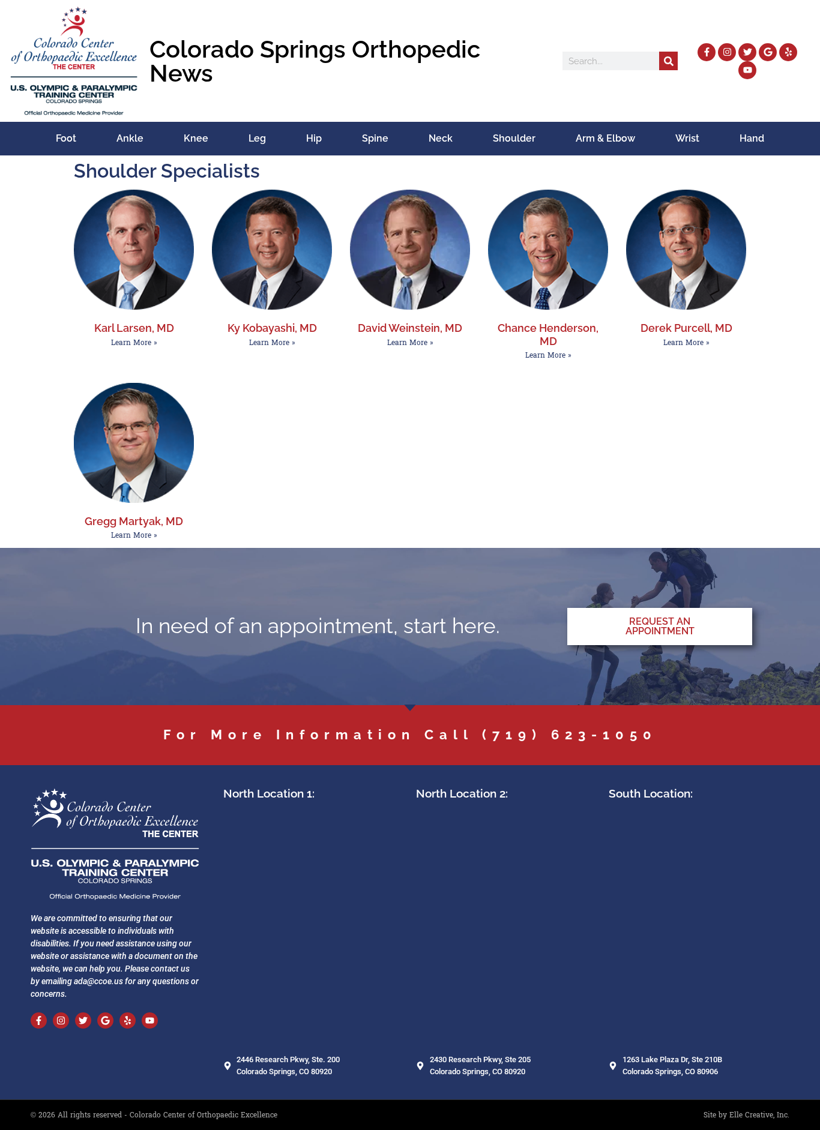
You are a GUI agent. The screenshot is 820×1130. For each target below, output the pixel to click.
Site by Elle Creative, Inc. (746, 1115)
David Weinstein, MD (410, 328)
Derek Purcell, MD (686, 328)
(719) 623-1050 (569, 734)
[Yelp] (788, 52)
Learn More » (134, 342)
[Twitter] (747, 52)
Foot (66, 138)
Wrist (687, 138)
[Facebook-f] (707, 52)
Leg (257, 138)
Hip (314, 138)
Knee (196, 138)
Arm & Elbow (605, 138)
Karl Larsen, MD (134, 328)
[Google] (768, 52)
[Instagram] (727, 52)
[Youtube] (747, 70)
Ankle (129, 138)
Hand (752, 138)
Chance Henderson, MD (548, 334)
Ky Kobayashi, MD (272, 328)
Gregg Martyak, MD (134, 521)
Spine (375, 138)
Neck (441, 138)
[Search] (668, 61)
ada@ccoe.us (98, 981)
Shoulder (514, 138)
